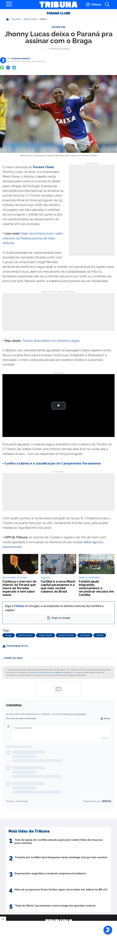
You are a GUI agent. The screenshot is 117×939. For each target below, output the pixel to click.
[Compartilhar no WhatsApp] (2, 68)
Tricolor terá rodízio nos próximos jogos (51, 341)
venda (99, 635)
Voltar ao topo (14, 657)
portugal (85, 635)
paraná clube (66, 635)
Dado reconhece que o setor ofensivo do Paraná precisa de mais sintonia (32, 238)
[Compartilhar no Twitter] (14, 68)
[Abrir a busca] (107, 4)
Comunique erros (16, 645)
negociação (45, 635)
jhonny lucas (25, 635)
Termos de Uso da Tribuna (39, 672)
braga (8, 635)
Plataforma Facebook (63, 672)
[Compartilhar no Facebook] (8, 68)
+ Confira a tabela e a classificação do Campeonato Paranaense (51, 463)
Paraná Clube (58, 13)
